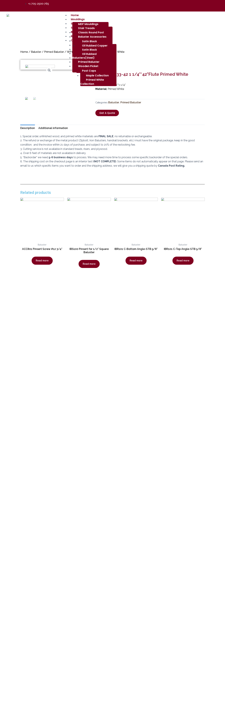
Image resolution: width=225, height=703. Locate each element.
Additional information (53, 128)
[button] (107, 113)
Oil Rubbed (89, 54)
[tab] (27, 128)
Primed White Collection (92, 82)
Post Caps (89, 71)
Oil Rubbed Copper (95, 45)
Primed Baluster (88, 62)
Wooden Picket (88, 66)
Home (24, 51)
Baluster (36, 51)
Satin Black (89, 50)
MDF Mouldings (88, 24)
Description (27, 128)
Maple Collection (97, 75)
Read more (42, 260)
